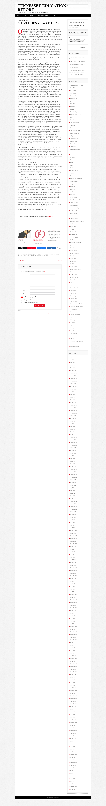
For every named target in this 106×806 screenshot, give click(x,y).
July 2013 (72, 773)
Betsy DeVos (73, 103)
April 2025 (72, 399)
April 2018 (72, 621)
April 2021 (72, 525)
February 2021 (73, 530)
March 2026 (73, 370)
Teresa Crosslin (73, 309)
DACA (71, 154)
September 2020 (73, 544)
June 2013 (72, 776)
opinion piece (73, 226)
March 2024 (73, 434)
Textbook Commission (75, 314)
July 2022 (72, 487)
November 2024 (73, 413)
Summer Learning (74, 277)
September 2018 (73, 608)
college (71, 136)
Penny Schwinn (73, 234)
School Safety (73, 258)
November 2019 (73, 570)
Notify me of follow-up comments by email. (34, 300)
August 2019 (73, 578)
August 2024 (73, 421)
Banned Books (73, 98)
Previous (21, 260)
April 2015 (72, 717)
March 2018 (73, 624)
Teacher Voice (40, 254)
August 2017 (73, 642)
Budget (71, 117)
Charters (72, 128)
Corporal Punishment (75, 149)
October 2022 (73, 479)
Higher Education (74, 181)
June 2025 (72, 394)
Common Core (73, 141)
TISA (71, 317)
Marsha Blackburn (74, 210)
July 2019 (72, 581)
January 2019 (73, 597)
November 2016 (73, 666)
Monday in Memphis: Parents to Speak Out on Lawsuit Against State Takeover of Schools (77, 65)
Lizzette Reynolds (74, 205)
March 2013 (73, 784)
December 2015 (73, 696)
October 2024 (73, 415)
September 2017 (73, 640)
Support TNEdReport (42, 15)
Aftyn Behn (72, 87)
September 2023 (73, 450)
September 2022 (73, 482)
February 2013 (73, 786)
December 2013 (73, 760)
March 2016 (73, 688)
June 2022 (72, 490)
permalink (48, 255)
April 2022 (72, 495)
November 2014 (73, 730)
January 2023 (73, 471)
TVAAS (72, 330)
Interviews (72, 189)
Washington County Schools (76, 341)
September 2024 (73, 418)
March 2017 (73, 656)
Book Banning (73, 111)
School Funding (73, 250)
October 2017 (73, 637)
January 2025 (73, 407)
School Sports (73, 261)
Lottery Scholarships (74, 208)
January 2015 (73, 725)
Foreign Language (74, 170)
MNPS (71, 216)
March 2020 (73, 560)
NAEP (71, 224)
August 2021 (73, 517)
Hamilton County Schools (76, 178)
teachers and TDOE (34, 255)
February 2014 (73, 754)
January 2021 (73, 533)
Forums (71, 173)
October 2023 (73, 447)
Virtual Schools (73, 336)
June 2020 (72, 552)
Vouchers (72, 338)
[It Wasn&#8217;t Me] (24, 234)
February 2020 (73, 562)
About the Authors (28, 15)
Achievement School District (76, 85)
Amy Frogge (73, 93)
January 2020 (73, 565)
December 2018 (73, 600)
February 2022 (73, 501)
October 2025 (73, 383)
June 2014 (72, 744)
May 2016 (72, 682)
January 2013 (73, 789)
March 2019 (73, 592)
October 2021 (73, 512)
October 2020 (73, 541)
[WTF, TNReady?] (55, 235)
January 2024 (73, 439)
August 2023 (73, 453)
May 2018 (72, 618)
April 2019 (72, 589)
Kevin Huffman (73, 197)
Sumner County (73, 280)
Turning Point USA (74, 328)
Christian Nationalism (75, 130)
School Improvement (74, 253)
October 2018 (73, 605)
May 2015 (72, 714)
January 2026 (73, 375)
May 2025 (72, 397)
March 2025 (73, 402)
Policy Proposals (74, 237)
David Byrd (72, 157)
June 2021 (72, 520)
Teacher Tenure (73, 298)
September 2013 (73, 768)
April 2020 (72, 557)
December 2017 (73, 632)
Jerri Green (72, 192)
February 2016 (73, 690)
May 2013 (72, 778)
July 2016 (72, 677)
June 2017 (72, 648)
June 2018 (72, 616)
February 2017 (73, 658)
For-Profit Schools (74, 168)
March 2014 (73, 752)
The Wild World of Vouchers (76, 74)
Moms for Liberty (74, 218)
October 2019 (73, 573)
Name (24, 287)
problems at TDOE (22, 255)
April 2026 (72, 367)
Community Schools (74, 144)
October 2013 (73, 765)
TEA (71, 285)
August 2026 (73, 357)
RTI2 (71, 245)
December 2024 (73, 410)
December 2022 (73, 474)
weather (72, 344)
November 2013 (73, 762)
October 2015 (73, 701)
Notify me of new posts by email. (31, 302)
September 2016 (73, 672)
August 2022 (73, 485)
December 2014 (73, 728)
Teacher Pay (73, 290)
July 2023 (72, 455)
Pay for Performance (74, 232)
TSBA (71, 325)
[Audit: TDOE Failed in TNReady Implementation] (39, 234)
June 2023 (72, 458)
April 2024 (72, 431)
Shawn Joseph (73, 266)
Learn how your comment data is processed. (43, 313)
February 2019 (73, 594)
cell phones (72, 125)
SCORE (72, 264)
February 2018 (73, 626)
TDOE (28, 255)
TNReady (46, 254)
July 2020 (72, 549)
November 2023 (73, 445)
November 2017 (73, 634)
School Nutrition (74, 256)
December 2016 (73, 664)
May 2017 (72, 650)
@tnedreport (50, 216)
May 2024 (72, 429)
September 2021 (73, 514)
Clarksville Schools (74, 133)
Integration (72, 186)
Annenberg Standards (75, 95)
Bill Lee (72, 109)
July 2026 (72, 359)
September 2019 (73, 576)
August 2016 (73, 674)
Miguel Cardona (73, 213)
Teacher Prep (73, 293)
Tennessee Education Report (42, 7)
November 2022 (73, 477)
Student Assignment (74, 272)
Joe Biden (72, 194)
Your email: (72, 37)
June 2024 (72, 426)
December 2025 (73, 378)
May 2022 (72, 493)
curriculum (72, 152)
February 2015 (73, 722)
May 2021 (72, 522)
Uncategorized (73, 333)
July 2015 (72, 709)
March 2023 (73, 466)
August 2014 (73, 738)
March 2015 (73, 720)
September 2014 (73, 736)
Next (60, 260)
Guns (71, 176)
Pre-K (71, 240)
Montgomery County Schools (77, 221)
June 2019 (72, 584)
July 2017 (72, 645)
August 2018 (73, 610)
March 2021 (73, 528)
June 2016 (72, 680)
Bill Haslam (72, 106)
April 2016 (72, 685)
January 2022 (73, 503)
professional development (75, 242)
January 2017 (73, 661)
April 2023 (72, 463)
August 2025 (73, 389)
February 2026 (73, 373)
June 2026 (72, 362)
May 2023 (72, 461)
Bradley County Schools (75, 114)
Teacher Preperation (74, 296)
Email (24, 290)
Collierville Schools (74, 138)
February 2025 (73, 405)
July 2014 (72, 741)
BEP (71, 101)
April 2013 (72, 781)
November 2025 (73, 381)
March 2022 (73, 498)
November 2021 (73, 509)
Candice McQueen (32, 254)
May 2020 (72, 554)
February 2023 (73, 469)
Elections (72, 162)
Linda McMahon (74, 202)
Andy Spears (56, 254)
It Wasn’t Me (20, 239)
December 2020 (73, 536)
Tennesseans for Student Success (77, 304)
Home (18, 15)
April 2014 (72, 749)
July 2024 (72, 423)
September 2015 (73, 704)
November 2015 (73, 698)
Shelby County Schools (75, 269)
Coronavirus (73, 146)
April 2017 (72, 653)
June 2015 (72, 712)
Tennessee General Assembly (76, 306)
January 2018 (73, 629)
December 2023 (73, 442)
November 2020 (73, 538)
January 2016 (73, 693)
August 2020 (73, 546)
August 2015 (73, 706)
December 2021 (73, 506)
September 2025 (73, 386)
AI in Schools (73, 90)
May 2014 (72, 746)
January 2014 (73, 757)
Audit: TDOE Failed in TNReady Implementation (38, 239)
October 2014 (73, 733)
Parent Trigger (73, 229)
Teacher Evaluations (74, 288)
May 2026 (72, 365)
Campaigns (72, 119)
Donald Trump (73, 160)
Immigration (73, 184)
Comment (25, 275)
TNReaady (72, 320)
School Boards (73, 248)
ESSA (71, 165)
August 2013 (73, 770)
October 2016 (73, 669)
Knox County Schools (75, 200)
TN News (53, 15)
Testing (71, 312)
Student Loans (73, 274)
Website (24, 293)
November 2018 (73, 602)
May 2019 (72, 586)
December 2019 (73, 568)
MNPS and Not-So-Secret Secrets (77, 61)
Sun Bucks (72, 282)
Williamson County (74, 346)
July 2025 (72, 391)
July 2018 (72, 613)
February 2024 (73, 437)
